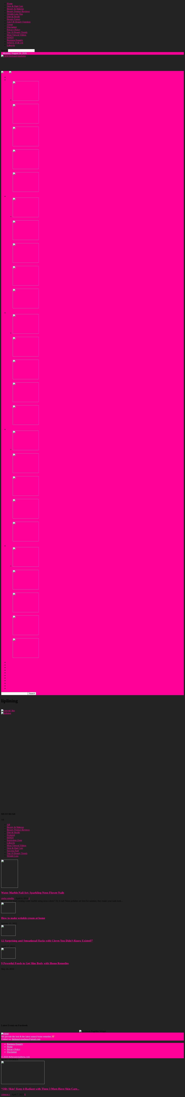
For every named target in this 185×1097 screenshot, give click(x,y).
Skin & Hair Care (15, 6)
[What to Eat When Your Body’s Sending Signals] (26, 588)
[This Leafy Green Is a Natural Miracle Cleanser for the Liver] (26, 611)
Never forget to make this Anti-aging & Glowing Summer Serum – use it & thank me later (54, 335)
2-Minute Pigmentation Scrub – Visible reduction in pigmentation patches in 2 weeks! (52, 310)
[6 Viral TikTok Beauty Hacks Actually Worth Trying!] (26, 191)
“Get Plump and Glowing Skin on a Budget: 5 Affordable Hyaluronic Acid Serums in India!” (55, 404)
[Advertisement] (53, 63)
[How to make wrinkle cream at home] (8, 912)
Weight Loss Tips (15, 14)
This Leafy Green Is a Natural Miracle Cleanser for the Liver (40, 614)
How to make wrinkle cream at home (23, 918)
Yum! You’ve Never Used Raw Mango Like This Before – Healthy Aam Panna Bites (51, 659)
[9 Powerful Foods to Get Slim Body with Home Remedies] (8, 958)
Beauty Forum (13, 19)
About (10, 24)
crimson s (5, 1094)
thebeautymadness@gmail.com (26, 1039)
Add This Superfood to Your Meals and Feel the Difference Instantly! (44, 520)
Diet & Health (13, 16)
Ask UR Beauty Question (18, 22)
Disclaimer (12, 27)
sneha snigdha (7, 898)
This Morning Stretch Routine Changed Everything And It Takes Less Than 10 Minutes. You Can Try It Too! (62, 475)
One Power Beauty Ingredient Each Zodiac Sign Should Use (40, 171)
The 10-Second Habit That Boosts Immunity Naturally (37, 568)
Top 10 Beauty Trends (17, 32)
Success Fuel (13, 850)
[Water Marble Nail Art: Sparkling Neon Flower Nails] (9, 887)
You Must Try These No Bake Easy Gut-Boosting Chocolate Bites (43, 543)
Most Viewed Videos (16, 35)
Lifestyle (11, 45)
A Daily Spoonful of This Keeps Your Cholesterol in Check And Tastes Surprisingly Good (54, 497)
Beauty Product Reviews (18, 11)
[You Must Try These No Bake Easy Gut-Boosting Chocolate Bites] (26, 540)
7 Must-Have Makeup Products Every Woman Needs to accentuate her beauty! (49, 381)
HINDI (10, 37)
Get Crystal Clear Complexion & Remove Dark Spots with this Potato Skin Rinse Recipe (53, 358)
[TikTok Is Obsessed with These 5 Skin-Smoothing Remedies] (26, 100)
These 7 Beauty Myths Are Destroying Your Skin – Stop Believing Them (46, 125)
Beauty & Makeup (15, 9)
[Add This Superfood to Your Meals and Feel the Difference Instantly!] (26, 518)
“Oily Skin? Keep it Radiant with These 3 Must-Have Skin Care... (40, 1088)
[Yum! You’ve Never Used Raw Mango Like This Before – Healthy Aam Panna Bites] (26, 657)
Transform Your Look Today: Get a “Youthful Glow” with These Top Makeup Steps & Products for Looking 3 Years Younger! (70, 426)
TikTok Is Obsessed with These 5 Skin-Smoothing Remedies (40, 102)
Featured (11, 835)
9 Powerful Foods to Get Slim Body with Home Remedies (35, 963)
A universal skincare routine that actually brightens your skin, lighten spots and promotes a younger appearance (63, 148)
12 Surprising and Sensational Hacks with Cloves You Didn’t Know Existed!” (47, 940)
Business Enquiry (15, 40)
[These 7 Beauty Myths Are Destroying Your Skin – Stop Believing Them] (26, 122)
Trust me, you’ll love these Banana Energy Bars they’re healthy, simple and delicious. (52, 452)
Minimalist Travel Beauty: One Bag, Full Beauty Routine (39, 287)
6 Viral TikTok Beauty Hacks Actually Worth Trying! (37, 193)
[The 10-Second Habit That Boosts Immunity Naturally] (26, 566)
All (8, 824)
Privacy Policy (13, 29)
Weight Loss (12, 856)
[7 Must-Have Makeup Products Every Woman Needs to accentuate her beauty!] (26, 378)
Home (10, 3)
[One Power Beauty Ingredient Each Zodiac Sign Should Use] (26, 168)
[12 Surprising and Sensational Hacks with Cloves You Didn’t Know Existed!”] (8, 935)
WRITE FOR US (15, 42)
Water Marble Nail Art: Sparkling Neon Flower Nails (32, 892)
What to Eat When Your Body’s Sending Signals (35, 591)
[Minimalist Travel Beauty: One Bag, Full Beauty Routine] (26, 284)
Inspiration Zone (14, 840)
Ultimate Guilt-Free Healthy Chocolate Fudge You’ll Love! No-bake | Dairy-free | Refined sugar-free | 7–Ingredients (66, 637)
